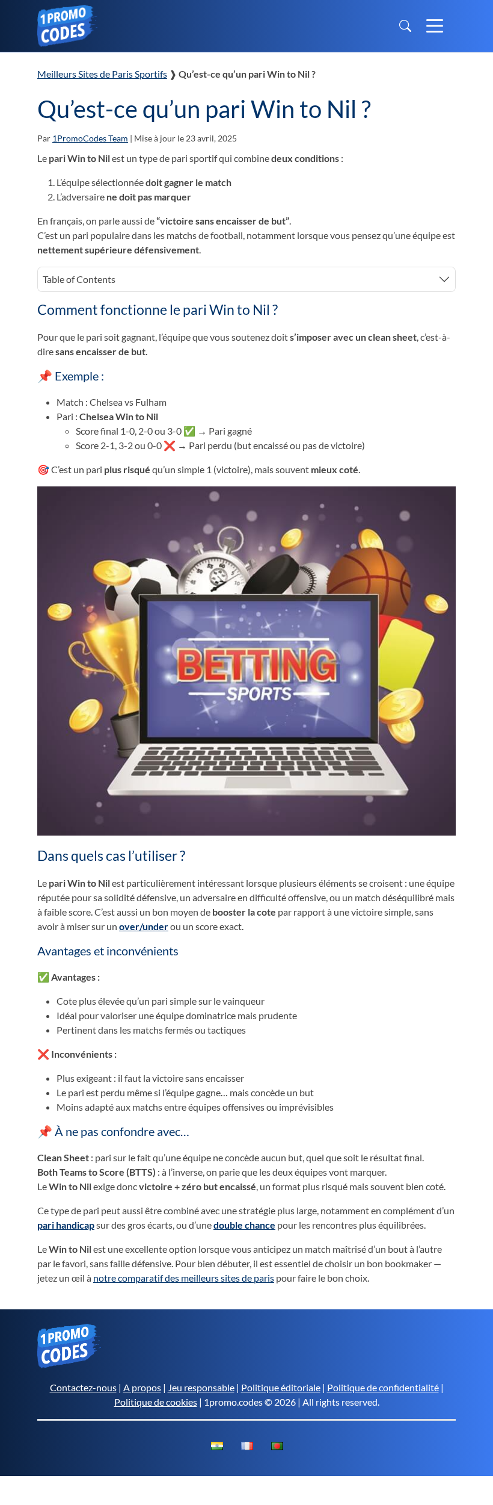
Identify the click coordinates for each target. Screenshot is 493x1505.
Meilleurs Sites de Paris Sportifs (102, 73)
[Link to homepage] (67, 24)
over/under (143, 926)
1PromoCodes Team (90, 138)
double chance (244, 1224)
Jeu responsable (201, 1387)
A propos (142, 1387)
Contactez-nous (83, 1387)
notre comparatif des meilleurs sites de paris (183, 1277)
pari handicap (65, 1224)
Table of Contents (79, 279)
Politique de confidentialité (383, 1387)
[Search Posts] (405, 26)
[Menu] (434, 26)
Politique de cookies (155, 1401)
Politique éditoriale (280, 1387)
